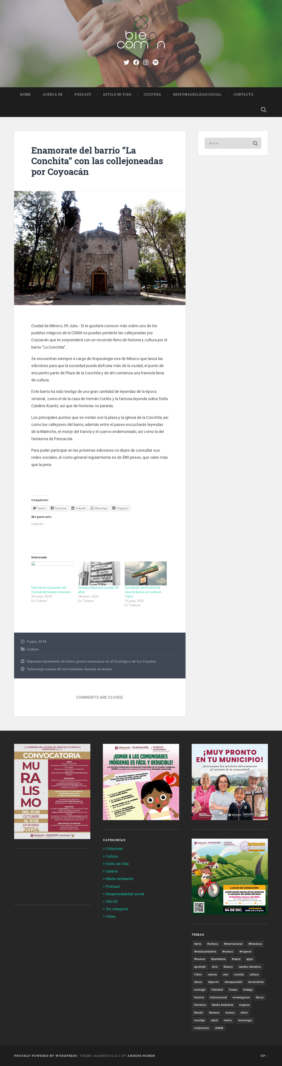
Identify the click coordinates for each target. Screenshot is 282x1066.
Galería (112, 871)
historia (199, 997)
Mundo (198, 1012)
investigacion (241, 997)
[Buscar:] (233, 143)
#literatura (255, 943)
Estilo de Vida (117, 95)
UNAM (219, 1028)
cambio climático (250, 966)
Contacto (243, 95)
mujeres (244, 1005)
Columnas (114, 848)
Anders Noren (141, 1055)
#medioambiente (205, 951)
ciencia (212, 974)
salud (214, 1020)
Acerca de (53, 95)
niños (244, 1012)
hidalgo (248, 989)
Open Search (263, 109)
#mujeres (245, 951)
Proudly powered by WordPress (45, 1055)
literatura (200, 1005)
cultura (254, 974)
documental (255, 982)
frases (233, 989)
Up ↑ (264, 1055)
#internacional (233, 943)
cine (225, 974)
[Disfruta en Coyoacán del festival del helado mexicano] (52, 573)
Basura (228, 966)
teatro (228, 1020)
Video (111, 916)
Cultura (152, 95)
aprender (200, 966)
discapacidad (233, 982)
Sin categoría (117, 909)
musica (230, 1012)
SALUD (112, 901)
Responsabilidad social (197, 95)
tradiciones (201, 1028)
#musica (199, 959)
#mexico (227, 951)
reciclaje (199, 1020)
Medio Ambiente (119, 879)
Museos (214, 1012)
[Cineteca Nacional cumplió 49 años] (99, 573)
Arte (215, 966)
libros (259, 997)
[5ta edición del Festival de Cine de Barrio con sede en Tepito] (146, 573)
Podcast (82, 95)
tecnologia (245, 1020)
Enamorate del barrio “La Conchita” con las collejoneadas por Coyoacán (97, 160)
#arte (197, 943)
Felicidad (217, 989)
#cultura (212, 943)
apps (249, 959)
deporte (213, 982)
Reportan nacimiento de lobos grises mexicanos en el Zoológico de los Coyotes (91, 661)
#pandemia (218, 959)
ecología (199, 989)
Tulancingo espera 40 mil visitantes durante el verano (69, 669)
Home (25, 95)
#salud (236, 959)
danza (198, 982)
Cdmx (198, 974)
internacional (218, 997)
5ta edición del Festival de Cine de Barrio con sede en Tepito (143, 592)
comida (239, 974)
